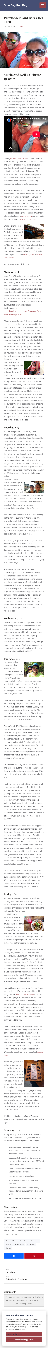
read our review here (27, 219)
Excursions (34, 1241)
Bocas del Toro (11, 1241)
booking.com (26, 216)
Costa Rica (23, 1241)
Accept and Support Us (24, 1340)
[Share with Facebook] (14, 1256)
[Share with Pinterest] (34, 1256)
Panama (8, 1244)
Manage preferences (14, 1334)
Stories (20, 26)
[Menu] (42, 5)
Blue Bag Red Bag (15, 5)
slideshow (31, 1244)
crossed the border (18, 158)
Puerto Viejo (19, 1244)
